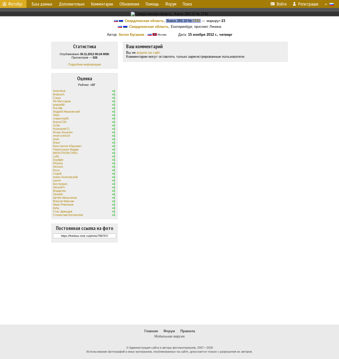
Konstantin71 (61, 128)
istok (56, 139)
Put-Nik (58, 108)
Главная (151, 331)
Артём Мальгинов (65, 197)
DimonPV (59, 187)
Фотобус (15, 4)
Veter (56, 115)
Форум (169, 331)
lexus (56, 170)
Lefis (56, 156)
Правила (187, 331)
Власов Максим (63, 201)
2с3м (56, 125)
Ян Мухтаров (62, 101)
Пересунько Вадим (66, 149)
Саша (57, 97)
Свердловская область (144, 21)
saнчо (57, 180)
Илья (56, 142)
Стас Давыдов (62, 211)
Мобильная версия (169, 336)
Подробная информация (84, 64)
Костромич (60, 183)
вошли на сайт (148, 53)
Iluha (56, 208)
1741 (196, 21)
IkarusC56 (59, 121)
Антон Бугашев (131, 35)
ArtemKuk (59, 90)
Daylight (58, 159)
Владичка (59, 190)
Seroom (58, 166)
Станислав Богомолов (68, 214)
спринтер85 (61, 118)
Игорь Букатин (63, 132)
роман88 (59, 104)
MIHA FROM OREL (65, 152)
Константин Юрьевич (67, 146)
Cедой (57, 173)
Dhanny (58, 163)
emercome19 (61, 135)
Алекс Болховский (65, 177)
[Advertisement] (169, 283)
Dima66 (58, 194)
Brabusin (58, 94)
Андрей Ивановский (66, 111)
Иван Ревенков (63, 204)
